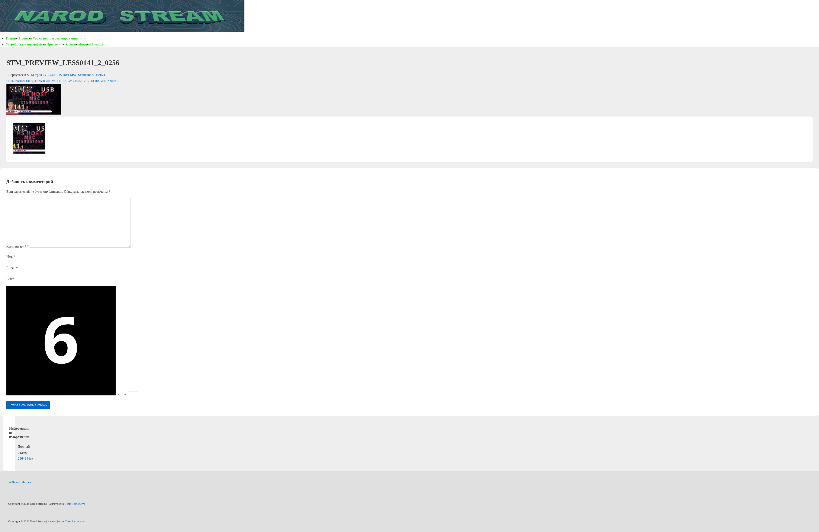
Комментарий (17, 246)
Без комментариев (103, 81)
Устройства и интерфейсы (26, 44)
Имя (9, 256)
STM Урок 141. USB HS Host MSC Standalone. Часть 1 (66, 75)
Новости (25, 38)
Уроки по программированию (55, 38)
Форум (84, 44)
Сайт (10, 279)
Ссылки (72, 44)
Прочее (52, 44)
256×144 (24, 458)
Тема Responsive (75, 503)
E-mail (10, 268)
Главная (12, 38)
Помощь (96, 44)
